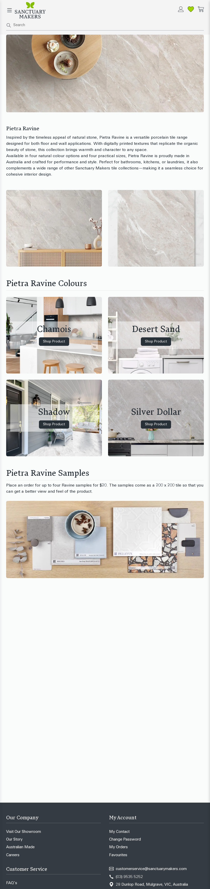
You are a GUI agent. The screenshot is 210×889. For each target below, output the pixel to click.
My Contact (119, 832)
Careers (12, 855)
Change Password (125, 840)
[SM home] (30, 10)
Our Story (14, 840)
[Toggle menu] (9, 10)
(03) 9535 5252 (129, 877)
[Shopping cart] (201, 9)
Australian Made (20, 847)
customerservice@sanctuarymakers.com (151, 869)
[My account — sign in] (181, 9)
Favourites (118, 855)
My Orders (118, 847)
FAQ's (11, 883)
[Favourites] (191, 9)
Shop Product (54, 341)
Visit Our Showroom (23, 832)
